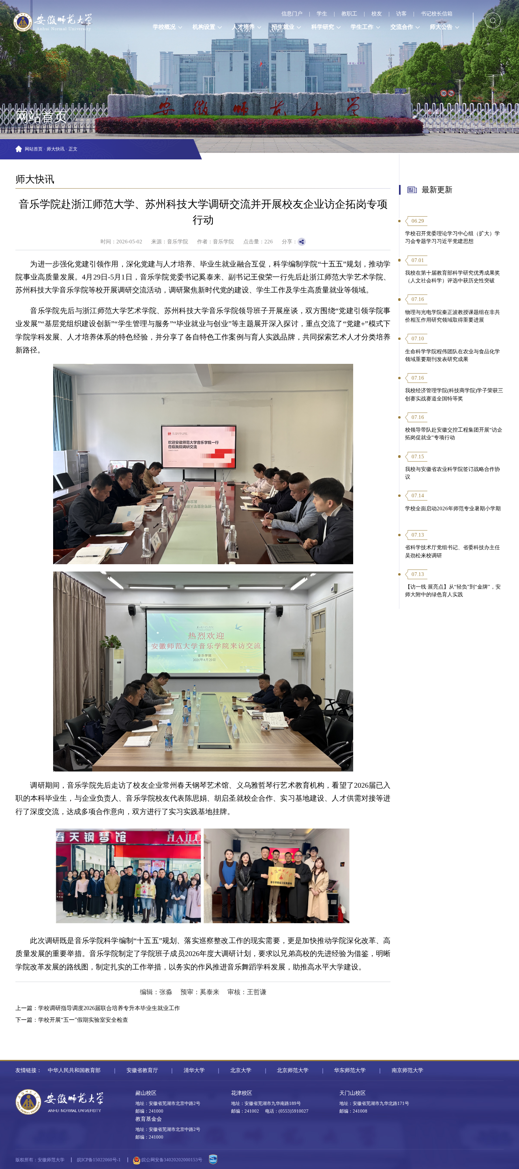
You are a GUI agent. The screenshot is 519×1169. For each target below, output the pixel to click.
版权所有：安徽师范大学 (39, 1159)
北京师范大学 (293, 1070)
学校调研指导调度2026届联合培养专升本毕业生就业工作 (109, 1008)
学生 (322, 14)
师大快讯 (55, 148)
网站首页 (34, 148)
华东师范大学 (350, 1070)
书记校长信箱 (437, 14)
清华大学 (194, 1070)
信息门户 (291, 14)
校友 (376, 14)
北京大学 (240, 1070)
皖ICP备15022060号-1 (99, 1159)
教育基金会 (148, 1119)
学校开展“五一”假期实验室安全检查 (83, 1019)
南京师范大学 (407, 1070)
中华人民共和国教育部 (74, 1070)
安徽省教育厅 (142, 1070)
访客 (401, 14)
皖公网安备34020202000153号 (171, 1159)
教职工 (349, 14)
